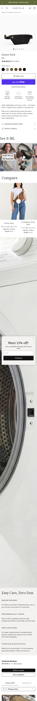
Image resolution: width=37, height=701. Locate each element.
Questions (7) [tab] (27, 683)
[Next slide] (34, 2)
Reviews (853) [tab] (10, 683)
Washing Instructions (14, 124)
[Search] (7, 8)
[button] (6, 61)
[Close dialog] (33, 338)
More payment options (18, 86)
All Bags (4, 12)
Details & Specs (11, 128)
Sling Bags (10, 12)
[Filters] (4, 689)
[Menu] (2, 8)
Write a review (18, 670)
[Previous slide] (2, 2)
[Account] (30, 8)
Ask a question (18, 675)
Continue (18, 358)
